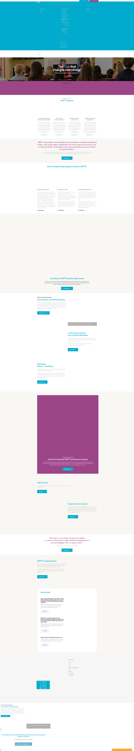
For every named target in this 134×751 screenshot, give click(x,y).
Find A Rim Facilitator (64, 11)
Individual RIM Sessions (65, 9)
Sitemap (70, 671)
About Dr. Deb (63, 41)
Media (61, 37)
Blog (87, 11)
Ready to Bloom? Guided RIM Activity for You (51, 637)
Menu (37, 2)
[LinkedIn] (43, 686)
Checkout (39, 55)
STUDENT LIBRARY (67, 25)
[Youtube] (43, 688)
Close (37, 49)
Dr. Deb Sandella (43, 8)
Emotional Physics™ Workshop (66, 16)
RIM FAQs (63, 31)
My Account (39, 53)
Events (82, 4)
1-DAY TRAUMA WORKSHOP (64, 14)
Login (69, 50)
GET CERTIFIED (67, 23)
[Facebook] (43, 682)
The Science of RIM (54, 4)
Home (70, 662)
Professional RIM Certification (65, 22)
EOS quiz (88, 8)
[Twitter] (43, 684)
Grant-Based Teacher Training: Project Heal (65, 29)
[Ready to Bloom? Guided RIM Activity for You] (81, 641)
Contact (41, 11)
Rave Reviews (63, 47)
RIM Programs (64, 4)
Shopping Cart (39, 54)
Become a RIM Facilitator (73, 667)
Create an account (74, 50)
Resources (88, 4)
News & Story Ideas (64, 46)
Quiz (69, 669)
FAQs (65, 32)
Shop (69, 665)
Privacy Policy (71, 673)
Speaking (41, 10)
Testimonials (75, 4)
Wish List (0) (39, 51)
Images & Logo (63, 44)
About (41, 4)
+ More (45, 611)
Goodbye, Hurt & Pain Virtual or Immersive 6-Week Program (65, 19)
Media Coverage (63, 43)
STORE (72, 37)
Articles (88, 10)
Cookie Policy (71, 675)
